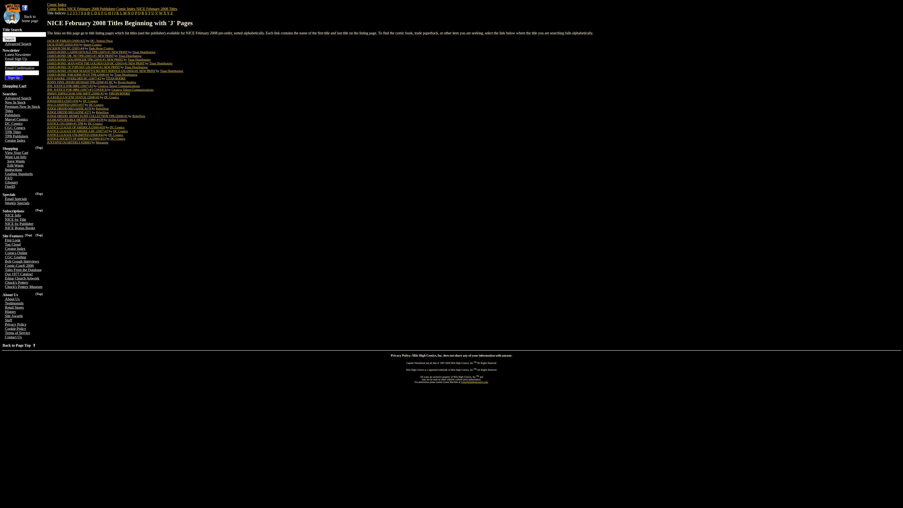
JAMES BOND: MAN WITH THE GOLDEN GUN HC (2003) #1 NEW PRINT (96, 63)
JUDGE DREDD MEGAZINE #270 (69, 108)
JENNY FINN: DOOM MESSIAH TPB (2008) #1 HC (80, 82)
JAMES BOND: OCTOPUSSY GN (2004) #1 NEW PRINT (83, 67)
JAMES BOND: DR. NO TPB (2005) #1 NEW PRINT (80, 56)
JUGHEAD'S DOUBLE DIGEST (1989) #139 (75, 120)
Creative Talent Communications (119, 86)
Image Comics (92, 44)
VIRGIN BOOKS (119, 93)
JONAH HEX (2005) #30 (62, 101)
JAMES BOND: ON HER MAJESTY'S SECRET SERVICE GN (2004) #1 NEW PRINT (101, 71)
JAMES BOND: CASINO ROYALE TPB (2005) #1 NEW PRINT (87, 52)
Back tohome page (30, 19)
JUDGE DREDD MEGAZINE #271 (69, 112)
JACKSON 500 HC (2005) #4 (65, 48)
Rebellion (102, 108)
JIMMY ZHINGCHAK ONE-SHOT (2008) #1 (75, 93)
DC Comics (111, 97)
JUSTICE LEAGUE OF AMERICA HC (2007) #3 (77, 131)
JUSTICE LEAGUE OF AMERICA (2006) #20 (76, 127)
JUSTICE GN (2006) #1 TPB (65, 123)
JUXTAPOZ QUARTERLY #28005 (69, 142)
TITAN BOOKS (115, 78)
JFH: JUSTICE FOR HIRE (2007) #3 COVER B (77, 89)
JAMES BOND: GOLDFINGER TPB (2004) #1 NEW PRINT (85, 59)
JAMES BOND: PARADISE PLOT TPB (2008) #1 (78, 74)
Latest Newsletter (18, 55)
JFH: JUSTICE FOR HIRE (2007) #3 (70, 86)
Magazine (102, 142)
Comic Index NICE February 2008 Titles (146, 9)
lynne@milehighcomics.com (474, 382)
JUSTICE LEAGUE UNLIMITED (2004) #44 (75, 135)
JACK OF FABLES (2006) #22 (66, 41)
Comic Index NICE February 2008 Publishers (81, 9)
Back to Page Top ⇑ (19, 345)
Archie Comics (117, 120)
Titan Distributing (143, 52)
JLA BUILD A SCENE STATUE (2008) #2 (73, 97)
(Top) (39, 147)
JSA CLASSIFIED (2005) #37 (65, 105)
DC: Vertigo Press (101, 41)
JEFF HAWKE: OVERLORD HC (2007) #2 (74, 78)
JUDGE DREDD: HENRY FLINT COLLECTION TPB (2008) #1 (87, 116)
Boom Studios (127, 82)
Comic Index (56, 5)
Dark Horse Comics (101, 48)
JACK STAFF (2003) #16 (63, 44)
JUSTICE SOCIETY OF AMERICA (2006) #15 (76, 138)
